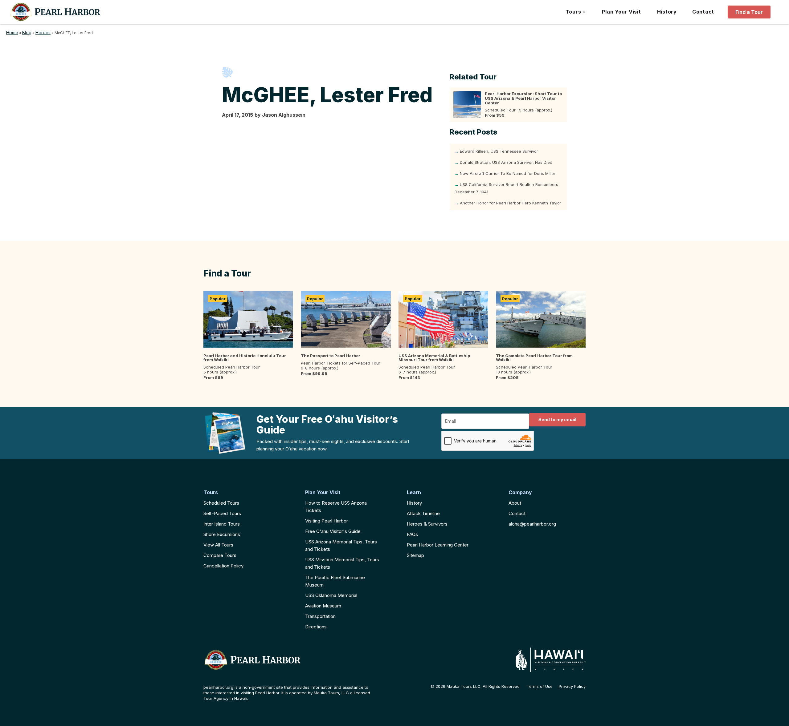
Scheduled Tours (221, 503)
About (515, 503)
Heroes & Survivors (427, 524)
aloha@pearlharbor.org (532, 524)
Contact (517, 513)
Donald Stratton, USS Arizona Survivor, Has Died (506, 162)
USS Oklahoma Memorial (331, 595)
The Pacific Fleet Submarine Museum (335, 581)
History (414, 503)
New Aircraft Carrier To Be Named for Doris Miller (507, 173)
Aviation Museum (323, 606)
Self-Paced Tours (222, 513)
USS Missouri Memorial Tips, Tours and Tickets (342, 563)
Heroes (43, 32)
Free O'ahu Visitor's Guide (333, 531)
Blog (26, 32)
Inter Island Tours (221, 524)
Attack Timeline (423, 513)
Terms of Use (540, 686)
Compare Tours (219, 555)
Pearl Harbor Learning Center (437, 545)
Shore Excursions (221, 534)
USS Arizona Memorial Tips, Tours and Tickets (341, 545)
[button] (575, 12)
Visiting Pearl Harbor (326, 521)
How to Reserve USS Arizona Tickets (336, 506)
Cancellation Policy (223, 566)
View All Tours (218, 545)
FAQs (412, 534)
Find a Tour (749, 12)
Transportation (320, 616)
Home (12, 32)
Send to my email (557, 419)
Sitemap (415, 555)
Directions (316, 627)
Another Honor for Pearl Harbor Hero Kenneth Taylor (510, 202)
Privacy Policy (572, 686)
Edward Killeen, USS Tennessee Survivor (499, 151)
